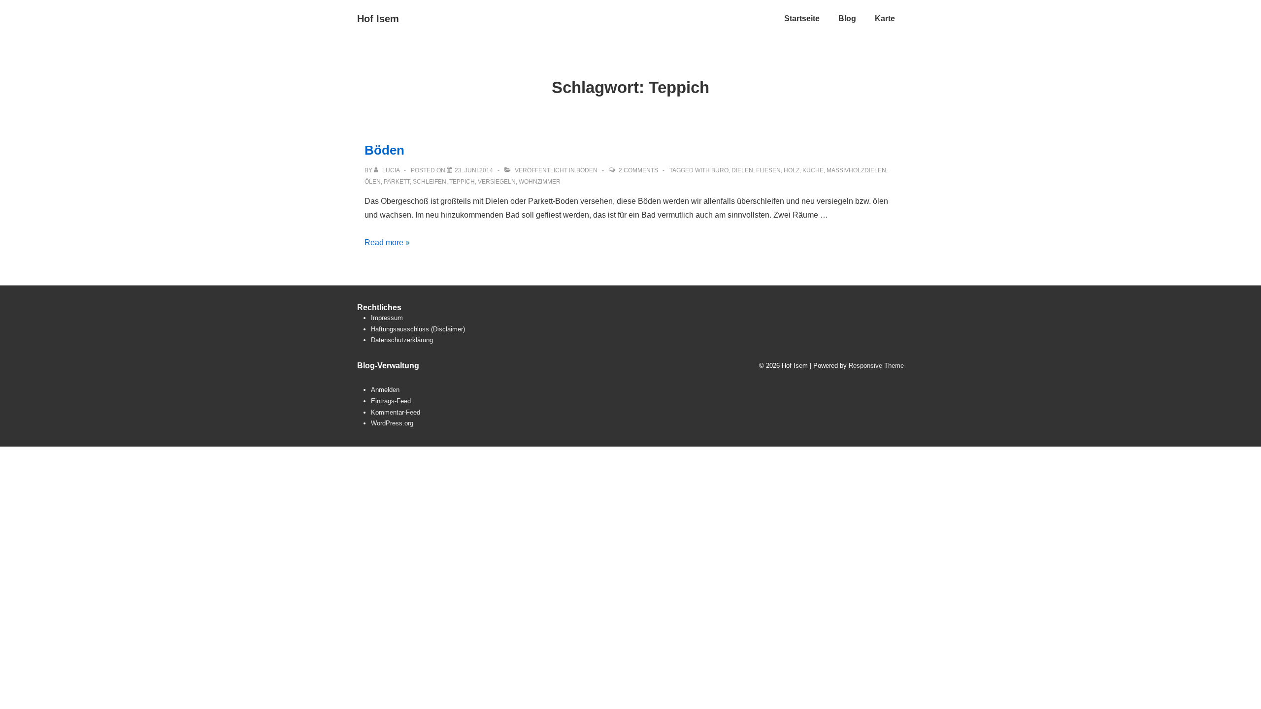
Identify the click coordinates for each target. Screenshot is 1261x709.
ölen (373, 181)
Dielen (742, 170)
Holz (791, 170)
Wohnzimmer (540, 181)
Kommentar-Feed (395, 412)
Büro (720, 170)
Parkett (397, 181)
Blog (847, 18)
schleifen (429, 181)
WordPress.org (392, 423)
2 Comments (638, 170)
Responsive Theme (876, 365)
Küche (813, 170)
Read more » (387, 242)
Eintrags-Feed (391, 401)
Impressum (387, 318)
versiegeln (497, 181)
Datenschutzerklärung (402, 340)
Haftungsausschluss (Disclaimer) (418, 329)
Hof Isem (378, 18)
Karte (885, 18)
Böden (384, 150)
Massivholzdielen (856, 170)
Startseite (802, 18)
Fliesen (768, 170)
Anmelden (385, 389)
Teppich (462, 181)
